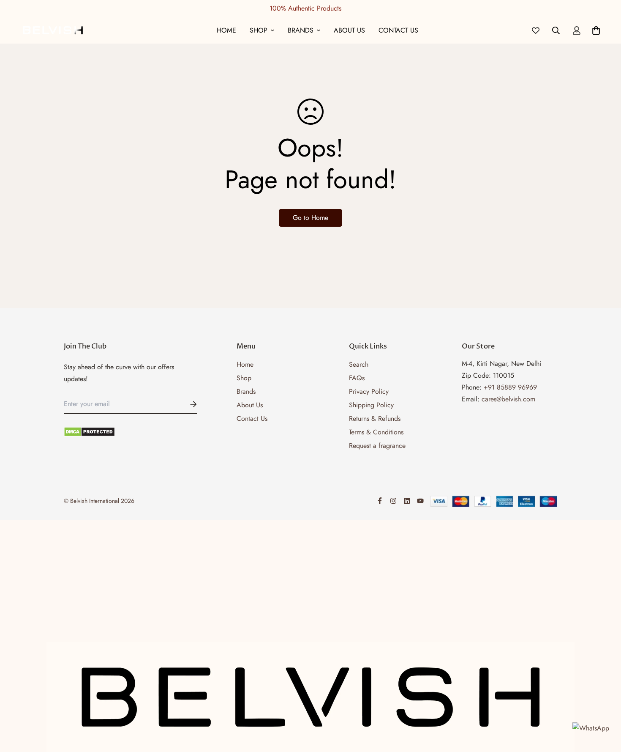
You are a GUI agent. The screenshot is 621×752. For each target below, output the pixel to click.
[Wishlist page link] (535, 30)
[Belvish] (52, 30)
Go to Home (310, 217)
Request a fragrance (377, 445)
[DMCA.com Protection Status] (130, 432)
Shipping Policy (371, 405)
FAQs (357, 378)
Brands (300, 30)
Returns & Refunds (374, 418)
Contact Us (398, 30)
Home (226, 30)
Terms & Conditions (376, 432)
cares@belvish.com (508, 399)
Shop (258, 30)
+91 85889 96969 (510, 387)
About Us (349, 30)
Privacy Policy (369, 391)
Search (358, 364)
